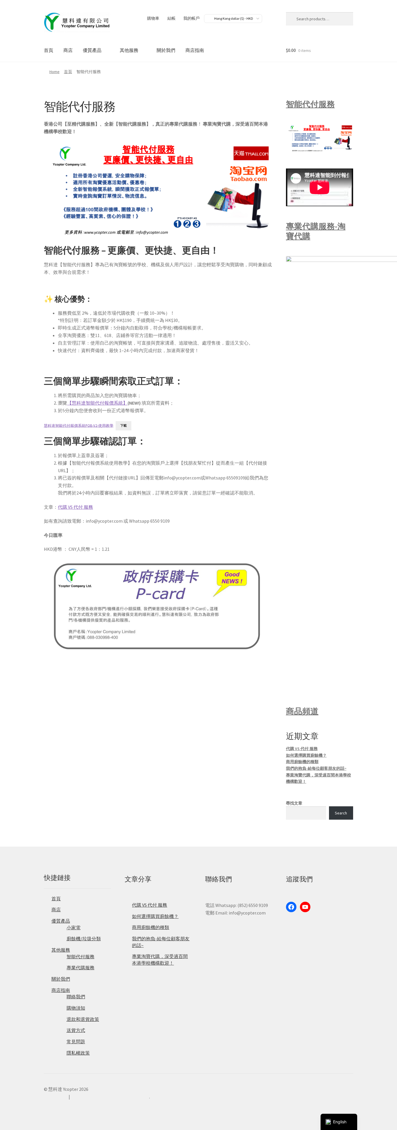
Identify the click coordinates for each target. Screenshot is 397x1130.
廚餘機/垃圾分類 (84, 938)
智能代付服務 (310, 104)
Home (54, 71)
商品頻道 (302, 711)
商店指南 (194, 50)
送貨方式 (76, 1030)
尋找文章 (294, 803)
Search (341, 813)
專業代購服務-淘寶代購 (316, 231)
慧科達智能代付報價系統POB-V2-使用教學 (78, 425)
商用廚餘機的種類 (302, 761)
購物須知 (76, 1008)
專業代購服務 (80, 967)
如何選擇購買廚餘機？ (306, 755)
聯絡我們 (76, 996)
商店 (68, 50)
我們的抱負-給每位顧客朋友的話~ (316, 768)
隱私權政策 (78, 1053)
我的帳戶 (191, 18)
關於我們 (166, 50)
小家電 (74, 927)
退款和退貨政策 (83, 1019)
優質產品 (92, 50)
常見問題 (76, 1041)
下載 (123, 425)
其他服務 (129, 50)
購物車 (153, 18)
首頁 (48, 50)
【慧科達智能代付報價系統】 (97, 403)
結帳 (171, 18)
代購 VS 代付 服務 (75, 507)
